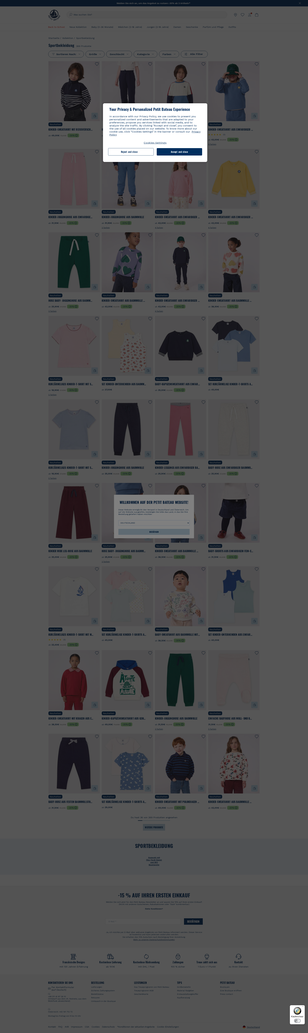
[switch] (297, 1021)
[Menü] (303, 1007)
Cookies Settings (155, 142)
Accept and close (179, 151)
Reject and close (129, 151)
